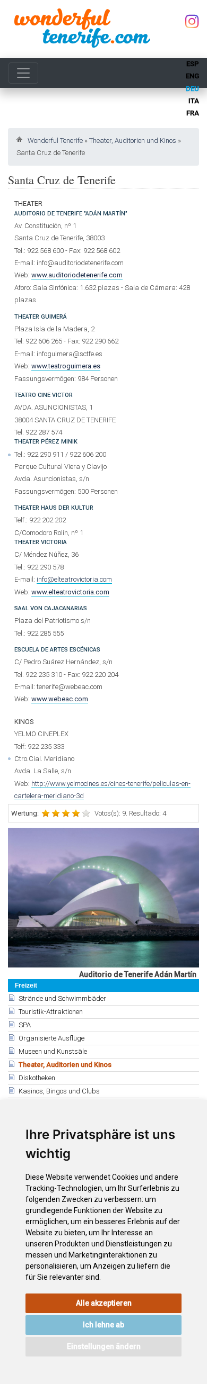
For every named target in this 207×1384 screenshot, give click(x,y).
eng (192, 76)
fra (192, 113)
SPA (25, 1025)
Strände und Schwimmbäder (62, 998)
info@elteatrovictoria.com (74, 579)
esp (192, 64)
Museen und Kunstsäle (53, 1051)
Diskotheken (37, 1078)
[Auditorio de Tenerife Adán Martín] (103, 897)
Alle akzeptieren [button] (104, 1303)
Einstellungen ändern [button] (104, 1346)
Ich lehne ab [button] (103, 1324)
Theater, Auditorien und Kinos (132, 140)
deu (192, 89)
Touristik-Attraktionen (51, 1012)
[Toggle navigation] (23, 73)
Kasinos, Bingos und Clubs (59, 1091)
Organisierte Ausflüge (51, 1038)
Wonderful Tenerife (55, 140)
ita (193, 101)
